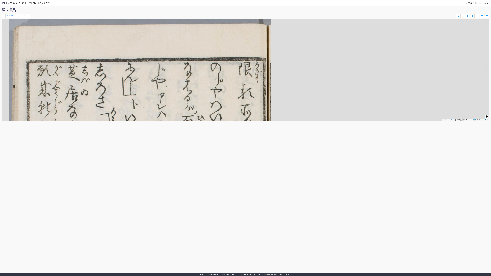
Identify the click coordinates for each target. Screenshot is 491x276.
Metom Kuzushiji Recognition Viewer (28, 3)
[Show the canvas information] (477, 16)
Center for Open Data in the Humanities (214, 274)
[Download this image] (472, 16)
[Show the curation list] (467, 16)
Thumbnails (24, 16)
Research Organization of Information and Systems (248, 274)
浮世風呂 (9, 9)
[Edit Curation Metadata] (458, 16)
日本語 (469, 3)
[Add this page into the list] (463, 16)
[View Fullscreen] (5, 29)
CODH (483, 120)
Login (486, 3)
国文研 (475, 120)
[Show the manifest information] (482, 16)
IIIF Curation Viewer (449, 120)
